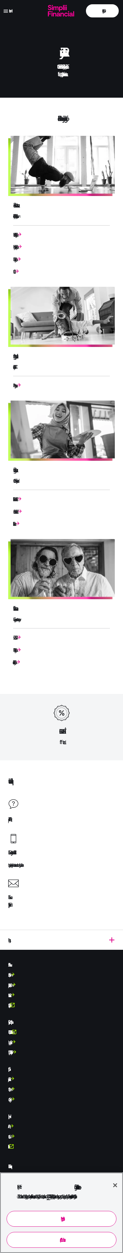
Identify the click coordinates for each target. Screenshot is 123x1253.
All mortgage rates (14, 385)
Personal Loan (13, 524)
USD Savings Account (14, 259)
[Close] (115, 1185)
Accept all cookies (61, 1240)
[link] (102, 10)
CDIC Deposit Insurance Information (9, 1032)
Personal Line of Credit (14, 499)
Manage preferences (62, 1219)
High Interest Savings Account (14, 247)
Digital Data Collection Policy (9, 1052)
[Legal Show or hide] (61, 940)
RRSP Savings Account (14, 650)
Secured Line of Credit (14, 511)
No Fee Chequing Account (14, 234)
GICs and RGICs (14, 637)
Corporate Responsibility (8, 1005)
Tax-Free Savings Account (13, 662)
